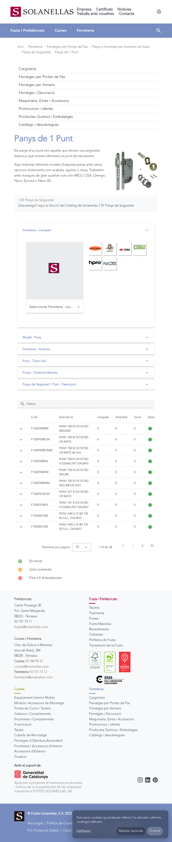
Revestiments (99, 629)
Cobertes (96, 634)
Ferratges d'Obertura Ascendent (38, 741)
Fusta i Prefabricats (27, 31)
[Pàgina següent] (142, 545)
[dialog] (120, 824)
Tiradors (20, 757)
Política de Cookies (61, 823)
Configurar (84, 830)
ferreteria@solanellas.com (33, 677)
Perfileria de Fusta (102, 640)
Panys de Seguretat (36, 52)
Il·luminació (22, 724)
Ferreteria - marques (37, 230)
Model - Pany (32, 337)
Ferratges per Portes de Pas (67, 47)
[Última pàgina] (152, 545)
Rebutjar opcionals (131, 831)
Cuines (60, 31)
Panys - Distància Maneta (40, 372)
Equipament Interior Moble (34, 698)
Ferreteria (85, 31)
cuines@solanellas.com (31, 667)
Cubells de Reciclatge (30, 735)
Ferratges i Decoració (105, 714)
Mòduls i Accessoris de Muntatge (39, 703)
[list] (86, 569)
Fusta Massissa (100, 624)
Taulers (94, 608)
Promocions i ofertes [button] (36, 109)
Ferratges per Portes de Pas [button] (42, 77)
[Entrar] (159, 11)
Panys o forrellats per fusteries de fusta (120, 47)
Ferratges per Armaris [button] (37, 85)
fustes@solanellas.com (31, 627)
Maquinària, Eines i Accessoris (111, 719)
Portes (94, 618)
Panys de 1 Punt (66, 52)
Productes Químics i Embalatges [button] (46, 117)
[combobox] (54, 307)
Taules (18, 730)
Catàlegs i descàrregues (107, 735)
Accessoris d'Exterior (30, 751)
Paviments (96, 613)
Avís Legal (35, 823)
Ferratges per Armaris (105, 708)
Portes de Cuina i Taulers (32, 708)
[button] (159, 31)
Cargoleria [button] (27, 69)
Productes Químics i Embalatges (113, 730)
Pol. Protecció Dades (43, 830)
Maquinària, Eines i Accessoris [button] (44, 101)
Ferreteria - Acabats (36, 349)
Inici (21, 47)
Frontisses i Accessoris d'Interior (38, 746)
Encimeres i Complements (34, 719)
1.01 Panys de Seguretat (36, 200)
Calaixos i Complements (32, 714)
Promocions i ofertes (104, 724)
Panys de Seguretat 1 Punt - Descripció (49, 384)
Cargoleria (97, 698)
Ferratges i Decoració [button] (37, 93)
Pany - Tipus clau (34, 361)
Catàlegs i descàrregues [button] (39, 125)
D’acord (155, 831)
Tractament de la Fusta (106, 645)
